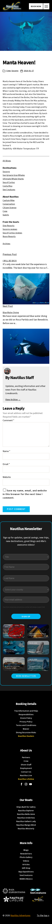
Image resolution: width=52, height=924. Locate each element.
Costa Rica (7, 186)
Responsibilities (26, 714)
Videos (26, 860)
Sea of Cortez (9, 182)
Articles (26, 864)
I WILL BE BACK (10, 260)
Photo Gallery (26, 857)
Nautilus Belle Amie (26, 814)
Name (6, 451)
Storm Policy (26, 718)
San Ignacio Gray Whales (14, 175)
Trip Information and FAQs (26, 710)
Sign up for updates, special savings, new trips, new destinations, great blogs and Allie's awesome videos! (26, 541)
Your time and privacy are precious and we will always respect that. (24, 607)
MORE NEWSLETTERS (26, 676)
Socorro (14, 70)
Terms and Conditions (26, 725)
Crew (8, 70)
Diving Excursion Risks (26, 732)
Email (6, 464)
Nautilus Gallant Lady (26, 821)
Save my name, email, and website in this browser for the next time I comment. (25, 494)
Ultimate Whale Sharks (13, 178)
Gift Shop (26, 868)
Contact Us (26, 771)
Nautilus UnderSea (26, 817)
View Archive (13, 399)
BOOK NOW (36, 6)
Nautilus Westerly (26, 828)
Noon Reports (9, 236)
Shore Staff (26, 764)
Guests (6, 214)
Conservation (9, 204)
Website (7, 477)
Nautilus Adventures (20, 915)
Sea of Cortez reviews (12, 232)
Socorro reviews (10, 229)
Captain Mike (9, 200)
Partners (26, 757)
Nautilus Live (26, 775)
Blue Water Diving (11, 312)
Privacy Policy (26, 721)
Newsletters (26, 853)
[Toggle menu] (46, 6)
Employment (26, 768)
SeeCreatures (26, 875)
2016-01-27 (29, 70)
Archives (6, 243)
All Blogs (7, 160)
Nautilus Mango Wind (26, 825)
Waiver (26, 728)
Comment (8, 420)
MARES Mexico (26, 878)
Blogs (26, 850)
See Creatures (9, 189)
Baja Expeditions (26, 871)
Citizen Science (9, 207)
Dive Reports (8, 225)
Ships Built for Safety (26, 806)
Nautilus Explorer (26, 810)
